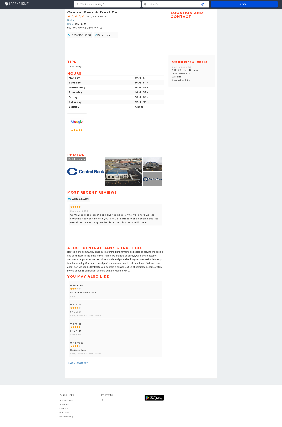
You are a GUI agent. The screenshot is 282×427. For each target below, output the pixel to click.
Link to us (64, 412)
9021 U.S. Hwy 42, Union (185, 70)
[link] (77, 124)
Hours (70, 23)
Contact (63, 408)
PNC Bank (75, 312)
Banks (70, 20)
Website (176, 77)
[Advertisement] (115, 48)
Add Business (66, 400)
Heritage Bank (78, 350)
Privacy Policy (66, 416)
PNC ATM (75, 331)
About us (64, 404)
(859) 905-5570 (80, 35)
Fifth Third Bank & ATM (83, 292)
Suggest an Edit (181, 80)
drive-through (76, 66)
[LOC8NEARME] (16, 3)
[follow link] (103, 401)
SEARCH (244, 4)
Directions (103, 35)
